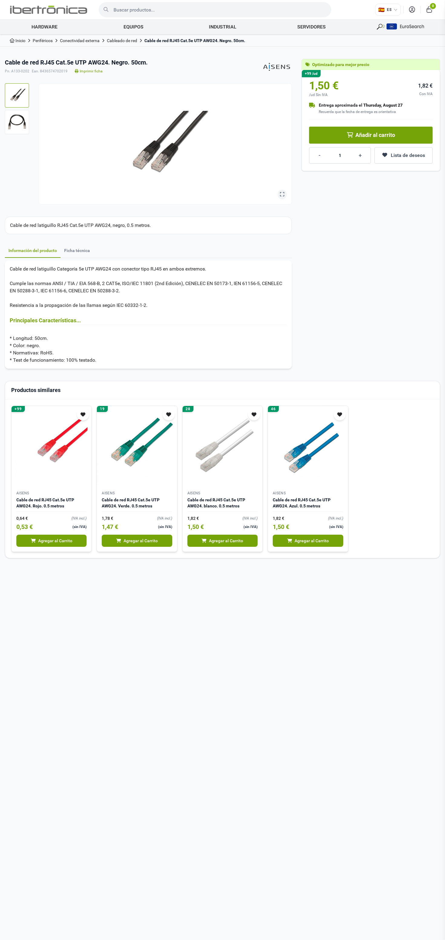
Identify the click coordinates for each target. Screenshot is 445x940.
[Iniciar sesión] (412, 10)
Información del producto (32, 250)
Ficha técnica (77, 250)
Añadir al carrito (375, 135)
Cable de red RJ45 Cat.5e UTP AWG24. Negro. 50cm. (194, 40)
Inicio (20, 40)
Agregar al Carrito (55, 540)
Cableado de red (122, 40)
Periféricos (43, 40)
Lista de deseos (408, 155)
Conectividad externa (80, 40)
